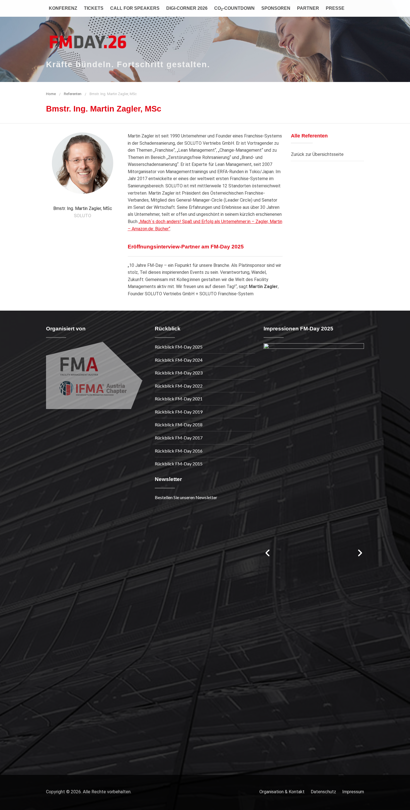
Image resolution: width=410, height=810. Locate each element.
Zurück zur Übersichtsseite (317, 154)
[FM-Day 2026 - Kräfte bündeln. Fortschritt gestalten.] (88, 39)
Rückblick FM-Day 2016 (178, 450)
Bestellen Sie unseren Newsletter (186, 497)
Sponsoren (275, 8)
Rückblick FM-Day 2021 (178, 398)
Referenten (72, 94)
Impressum (353, 791)
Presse (335, 8)
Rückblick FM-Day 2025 (178, 346)
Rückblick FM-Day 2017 (178, 437)
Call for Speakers (135, 8)
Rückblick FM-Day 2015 (178, 463)
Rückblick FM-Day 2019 (178, 411)
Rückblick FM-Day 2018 (178, 424)
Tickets (93, 8)
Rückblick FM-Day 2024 (178, 359)
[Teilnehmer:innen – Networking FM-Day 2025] (314, 552)
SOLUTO (82, 215)
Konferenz (63, 8)
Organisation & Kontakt (282, 791)
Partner (308, 8)
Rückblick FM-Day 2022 (178, 385)
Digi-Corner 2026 (187, 8)
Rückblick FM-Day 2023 (178, 372)
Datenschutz (323, 791)
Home (51, 94)
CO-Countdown (234, 8)
